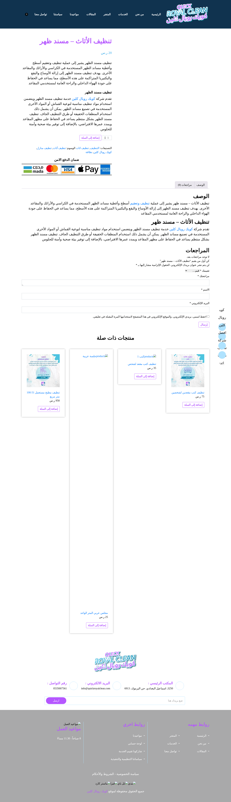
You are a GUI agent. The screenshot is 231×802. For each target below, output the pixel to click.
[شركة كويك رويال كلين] (187, 14)
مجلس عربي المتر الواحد (94, 612)
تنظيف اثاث (82, 148)
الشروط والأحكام (103, 774)
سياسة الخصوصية (128, 774)
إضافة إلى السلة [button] (193, 404)
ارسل (56, 700)
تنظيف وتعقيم (140, 203)
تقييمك (204, 270)
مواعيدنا (74, 14)
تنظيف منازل (44, 148)
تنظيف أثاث (59, 148)
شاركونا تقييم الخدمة (130, 751)
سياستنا (58, 14)
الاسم (205, 289)
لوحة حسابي (135, 743)
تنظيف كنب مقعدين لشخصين (187, 392)
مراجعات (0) (185, 184)
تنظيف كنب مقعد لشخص (142, 363)
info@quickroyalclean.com (95, 688)
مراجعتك (203, 276)
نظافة (89, 152)
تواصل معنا (40, 14)
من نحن (139, 14)
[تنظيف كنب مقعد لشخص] (146, 356)
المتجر (107, 14)
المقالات (91, 14)
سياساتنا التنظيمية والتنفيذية (126, 759)
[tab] (200, 185)
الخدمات (123, 14)
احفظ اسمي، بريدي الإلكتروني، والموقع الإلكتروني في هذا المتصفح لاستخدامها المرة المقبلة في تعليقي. (149, 316)
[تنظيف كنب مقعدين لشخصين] (187, 370)
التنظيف (94, 148)
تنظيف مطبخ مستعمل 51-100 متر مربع (43, 394)
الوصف (201, 184)
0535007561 (60, 688)
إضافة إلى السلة (90, 137)
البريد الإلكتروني (199, 303)
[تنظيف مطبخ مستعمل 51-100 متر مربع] (43, 370)
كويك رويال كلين (83, 99)
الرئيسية (156, 14)
